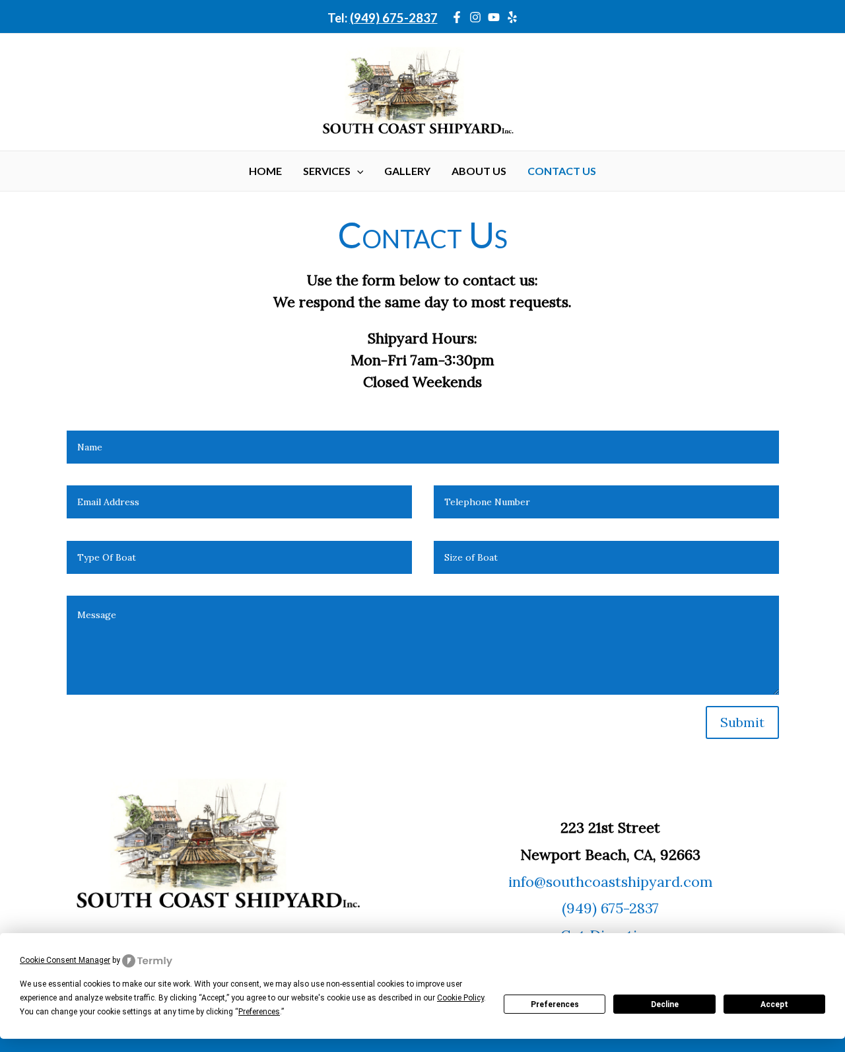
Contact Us (561, 170)
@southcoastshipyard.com (623, 881)
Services (327, 170)
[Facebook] (457, 17)
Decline (665, 1004)
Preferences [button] (259, 1011)
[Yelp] (512, 17)
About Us (479, 170)
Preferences (555, 1004)
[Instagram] (475, 17)
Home (265, 170)
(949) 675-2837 (394, 18)
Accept (774, 1004)
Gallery (407, 170)
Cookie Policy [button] (460, 997)
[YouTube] (494, 17)
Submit (742, 722)
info (521, 881)
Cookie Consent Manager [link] (65, 960)
